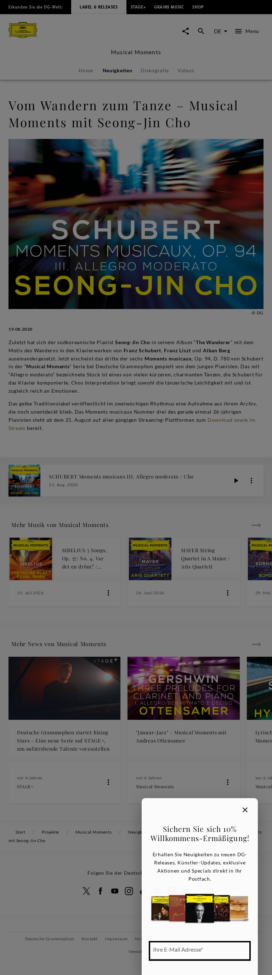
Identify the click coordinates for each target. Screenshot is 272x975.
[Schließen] (245, 810)
